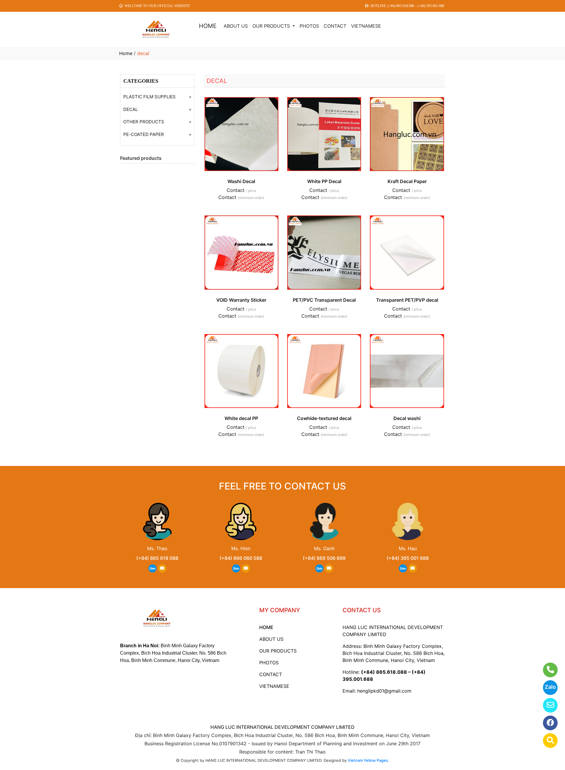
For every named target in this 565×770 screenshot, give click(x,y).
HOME (208, 25)
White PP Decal (324, 181)
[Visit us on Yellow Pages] (547, 740)
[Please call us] (547, 670)
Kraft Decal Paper (407, 181)
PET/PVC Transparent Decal (324, 300)
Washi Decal (241, 181)
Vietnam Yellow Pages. (368, 760)
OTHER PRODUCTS (143, 122)
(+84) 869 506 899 (324, 558)
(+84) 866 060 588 (241, 558)
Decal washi (407, 418)
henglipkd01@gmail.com (384, 691)
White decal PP (241, 418)
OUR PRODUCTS (271, 26)
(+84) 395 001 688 (408, 558)
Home (125, 53)
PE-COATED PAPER (143, 134)
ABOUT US (236, 26)
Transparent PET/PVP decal (407, 300)
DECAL (130, 109)
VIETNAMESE (366, 26)
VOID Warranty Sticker (241, 300)
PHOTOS (309, 26)
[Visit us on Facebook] (547, 723)
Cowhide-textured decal (324, 418)
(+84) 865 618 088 (157, 558)
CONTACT (335, 26)
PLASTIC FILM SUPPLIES (149, 96)
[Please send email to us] (547, 705)
